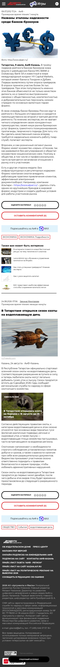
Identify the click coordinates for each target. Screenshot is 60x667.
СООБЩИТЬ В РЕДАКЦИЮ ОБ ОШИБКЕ (23, 577)
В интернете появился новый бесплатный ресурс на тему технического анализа (31, 250)
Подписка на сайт (13, 558)
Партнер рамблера (26, 653)
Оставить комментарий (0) (30, 215)
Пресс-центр (40, 547)
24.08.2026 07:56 (9, 301)
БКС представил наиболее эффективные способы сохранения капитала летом (31, 286)
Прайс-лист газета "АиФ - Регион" (22, 562)
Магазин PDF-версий (14, 551)
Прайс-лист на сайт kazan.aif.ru (22, 566)
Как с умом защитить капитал (26, 276)
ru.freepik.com (8, 358)
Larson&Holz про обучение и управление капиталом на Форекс (31, 259)
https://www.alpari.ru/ (26, 185)
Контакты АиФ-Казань (40, 558)
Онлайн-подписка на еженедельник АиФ (27, 555)
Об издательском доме (16, 547)
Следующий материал (29, 659)
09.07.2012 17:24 (8, 11)
